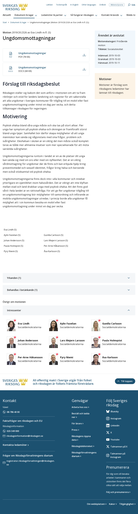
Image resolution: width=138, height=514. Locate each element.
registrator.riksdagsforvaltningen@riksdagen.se (30, 462)
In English (74, 4)
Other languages (89, 4)
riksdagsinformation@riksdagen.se (24, 435)
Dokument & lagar (18, 22)
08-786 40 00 (13, 412)
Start (5, 22)
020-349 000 (13, 431)
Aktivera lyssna (117, 5)
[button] (26, 15)
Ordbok (102, 4)
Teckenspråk (61, 4)
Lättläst (49, 4)
